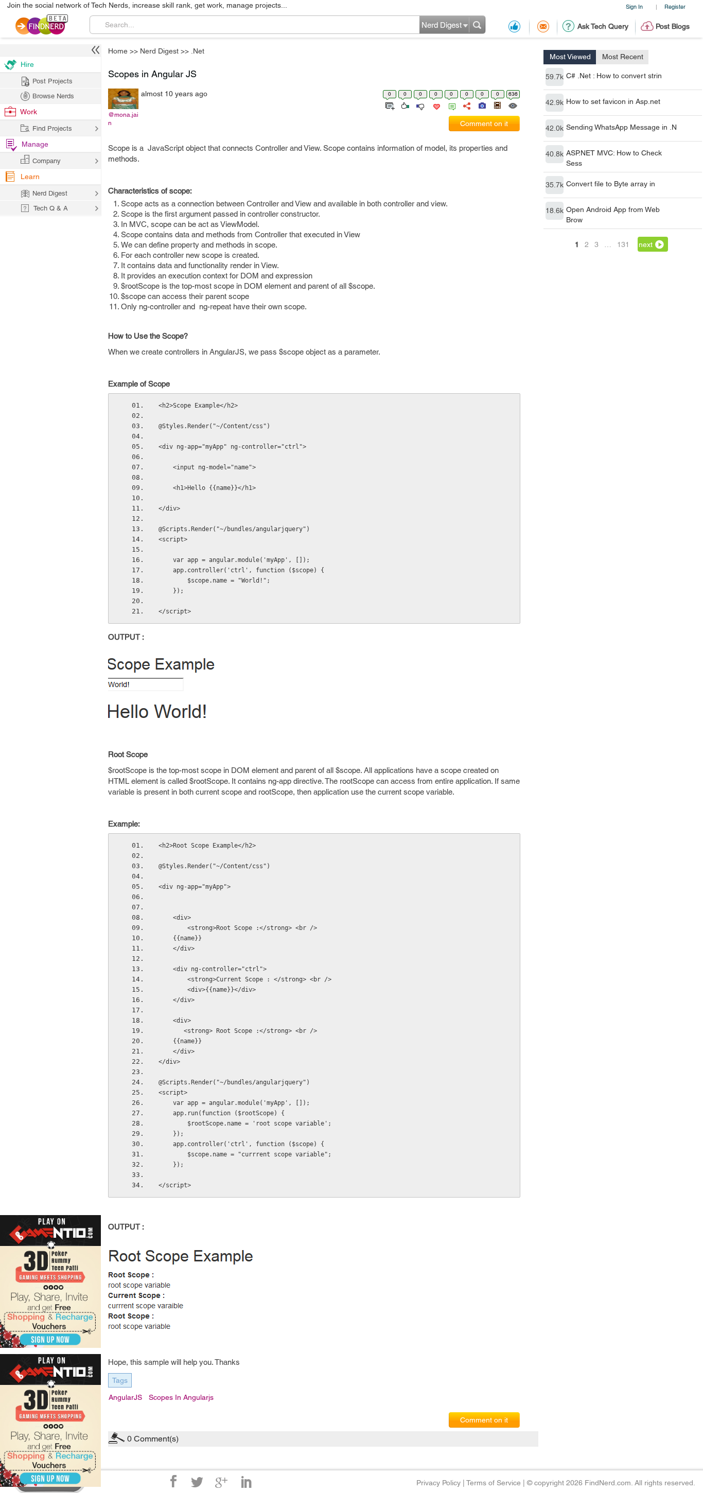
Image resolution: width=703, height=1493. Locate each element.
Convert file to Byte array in (610, 184)
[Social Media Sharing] (466, 105)
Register (675, 6)
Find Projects (52, 128)
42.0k (555, 128)
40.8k (555, 154)
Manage (35, 144)
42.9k (555, 102)
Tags (120, 1380)
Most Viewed (570, 56)
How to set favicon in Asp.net (613, 101)
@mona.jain (123, 119)
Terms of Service (493, 1483)
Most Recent (622, 56)
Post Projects (52, 81)
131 (623, 244)
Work (28, 112)
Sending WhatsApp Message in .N (621, 127)
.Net (197, 51)
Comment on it (484, 123)
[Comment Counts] (450, 105)
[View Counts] (512, 105)
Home (118, 51)
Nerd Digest (159, 51)
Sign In (634, 6)
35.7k (555, 185)
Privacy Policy (438, 1483)
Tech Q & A (50, 208)
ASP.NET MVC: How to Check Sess (614, 158)
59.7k (555, 77)
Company (46, 161)
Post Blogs (673, 26)
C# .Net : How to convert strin (614, 76)
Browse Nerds (53, 96)
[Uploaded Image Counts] (481, 105)
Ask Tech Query (602, 26)
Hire (27, 64)
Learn (30, 176)
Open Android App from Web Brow (613, 214)
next (646, 244)
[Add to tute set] (388, 105)
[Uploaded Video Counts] (497, 105)
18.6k (555, 210)
